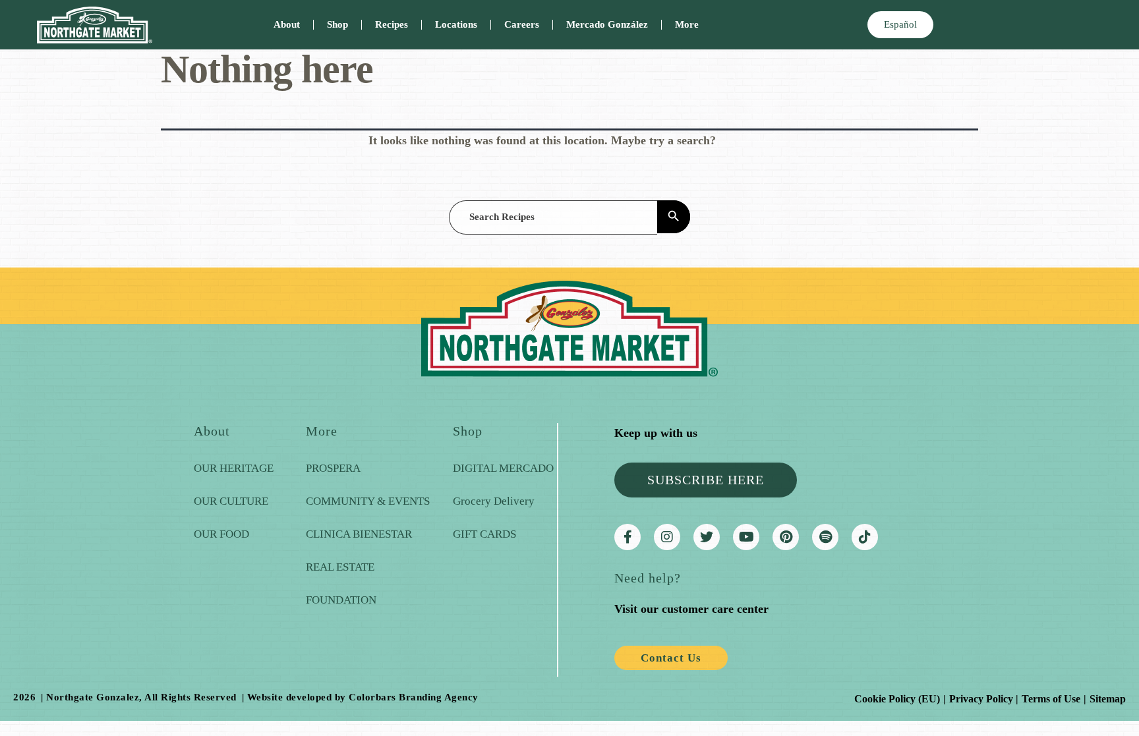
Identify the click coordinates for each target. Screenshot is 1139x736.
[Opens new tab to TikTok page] (865, 537)
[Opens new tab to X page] (706, 537)
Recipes (391, 24)
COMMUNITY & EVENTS (368, 501)
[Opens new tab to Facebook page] (627, 537)
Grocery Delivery (494, 501)
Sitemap (1108, 698)
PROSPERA (333, 468)
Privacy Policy (981, 698)
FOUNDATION (341, 600)
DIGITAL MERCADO (503, 468)
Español (900, 24)
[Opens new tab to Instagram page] (667, 537)
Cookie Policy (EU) (897, 698)
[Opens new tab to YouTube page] (746, 537)
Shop (337, 24)
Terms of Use (1051, 698)
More (687, 24)
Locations (456, 24)
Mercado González (607, 24)
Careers (521, 24)
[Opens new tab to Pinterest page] (786, 537)
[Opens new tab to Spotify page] (825, 537)
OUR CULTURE (231, 501)
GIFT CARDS (484, 534)
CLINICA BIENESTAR (359, 534)
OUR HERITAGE (234, 468)
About (287, 24)
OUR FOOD (221, 534)
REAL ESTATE (340, 567)
